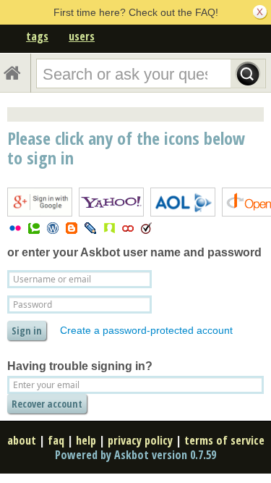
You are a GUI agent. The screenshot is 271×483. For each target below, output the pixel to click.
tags (37, 36)
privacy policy (140, 440)
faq (56, 440)
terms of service (224, 440)
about (21, 440)
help (86, 440)
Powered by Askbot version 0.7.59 (135, 455)
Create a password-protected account (146, 330)
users (82, 36)
